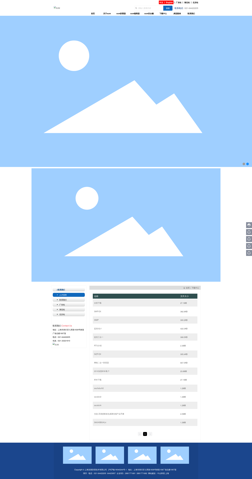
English (169, 2)
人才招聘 (63, 295)
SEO (85, 473)
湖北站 (187, 2)
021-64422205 (64, 337)
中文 (161, 2)
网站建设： (152, 473)
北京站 (195, 2)
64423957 (111, 473)
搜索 (168, 8)
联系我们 (63, 299)
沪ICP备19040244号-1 (117, 469)
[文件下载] (97, 303)
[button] (244, 164)
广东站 (178, 2)
